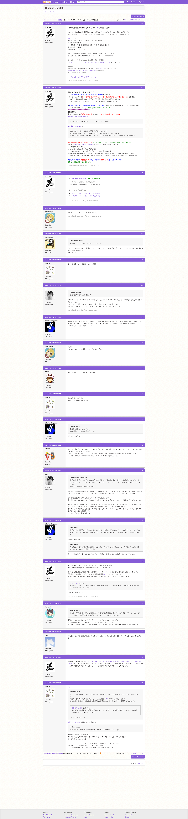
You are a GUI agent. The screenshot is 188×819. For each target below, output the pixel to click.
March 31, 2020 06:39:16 (53, 561)
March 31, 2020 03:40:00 (53, 285)
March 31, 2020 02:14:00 (53, 208)
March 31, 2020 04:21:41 (53, 470)
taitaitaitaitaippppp (51, 321)
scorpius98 (49, 237)
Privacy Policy (109, 817)
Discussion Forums (50, 20)
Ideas (72, 2)
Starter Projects (89, 815)
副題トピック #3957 (74, 722)
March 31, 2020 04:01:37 (53, 394)
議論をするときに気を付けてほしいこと (83, 77)
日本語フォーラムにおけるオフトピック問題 (86, 194)
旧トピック (101, 68)
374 (131, 20)
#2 (97, 28)
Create (55, 2)
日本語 (60, 20)
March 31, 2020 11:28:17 (53, 683)
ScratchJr (128, 817)
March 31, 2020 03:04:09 (53, 260)
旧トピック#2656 (75, 583)
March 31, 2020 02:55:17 (53, 234)
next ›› (142, 20)
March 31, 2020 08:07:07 (53, 603)
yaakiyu (47, 448)
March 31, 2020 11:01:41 (53, 657)
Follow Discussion (138, 16)
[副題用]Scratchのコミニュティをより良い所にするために (82, 70)
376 (136, 20)
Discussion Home (50, 12)
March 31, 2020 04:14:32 (53, 445)
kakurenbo (48, 607)
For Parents (46, 817)
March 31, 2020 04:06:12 (53, 419)
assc (46, 635)
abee (46, 289)
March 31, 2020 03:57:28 (53, 368)
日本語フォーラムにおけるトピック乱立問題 (86, 196)
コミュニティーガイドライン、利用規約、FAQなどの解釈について (89, 62)
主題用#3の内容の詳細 (79, 178)
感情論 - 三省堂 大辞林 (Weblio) (78, 116)
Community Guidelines (71, 815)
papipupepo (49, 212)
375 (133, 20)
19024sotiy (48, 372)
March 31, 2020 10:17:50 (53, 632)
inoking (47, 263)
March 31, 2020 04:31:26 (53, 520)
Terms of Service (109, 815)
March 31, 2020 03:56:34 (53, 343)
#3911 (105, 574)
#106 (69, 38)
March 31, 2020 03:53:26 (53, 317)
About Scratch (47, 815)
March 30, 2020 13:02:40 (53, 88)
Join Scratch (131, 2)
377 (139, 20)
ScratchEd (128, 815)
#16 (69, 687)
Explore (64, 2)
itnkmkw (48, 27)
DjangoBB (140, 763)
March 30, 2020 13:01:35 (53, 23)
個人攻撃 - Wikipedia (75, 126)
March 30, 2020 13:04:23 (53, 173)
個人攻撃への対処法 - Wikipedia (83, 144)
